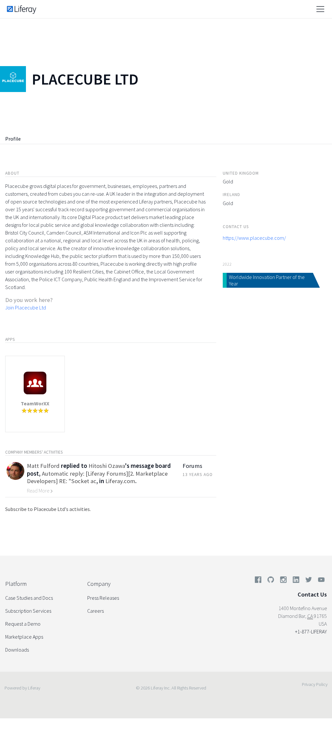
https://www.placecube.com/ (254, 238)
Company (99, 583)
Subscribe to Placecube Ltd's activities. (48, 509)
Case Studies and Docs (29, 598)
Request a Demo (23, 623)
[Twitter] (308, 581)
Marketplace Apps (24, 636)
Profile (13, 138)
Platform (16, 583)
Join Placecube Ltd (25, 307)
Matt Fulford (43, 465)
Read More (38, 490)
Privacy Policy (314, 684)
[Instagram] (283, 581)
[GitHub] (271, 581)
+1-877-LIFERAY (311, 631)
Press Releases (103, 598)
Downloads (17, 649)
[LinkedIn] (296, 581)
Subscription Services (28, 611)
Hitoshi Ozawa (107, 465)
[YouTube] (320, 581)
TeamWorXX (35, 403)
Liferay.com (120, 481)
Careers (95, 611)
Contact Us (312, 594)
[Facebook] (258, 581)
